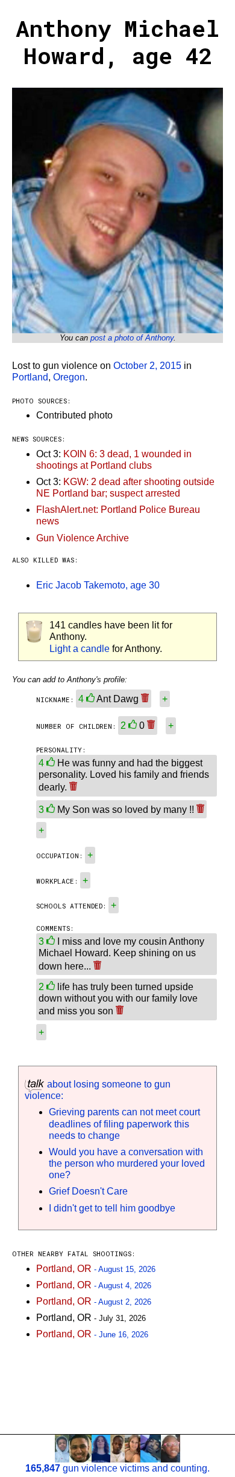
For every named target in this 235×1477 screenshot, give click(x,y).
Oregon (69, 377)
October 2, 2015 (147, 365)
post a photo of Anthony (132, 337)
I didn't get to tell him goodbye (112, 1208)
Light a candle (79, 649)
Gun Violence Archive (82, 538)
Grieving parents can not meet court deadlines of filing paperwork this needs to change (124, 1123)
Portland (30, 377)
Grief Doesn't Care (88, 1191)
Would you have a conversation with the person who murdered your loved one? (127, 1163)
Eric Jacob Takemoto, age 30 (98, 585)
